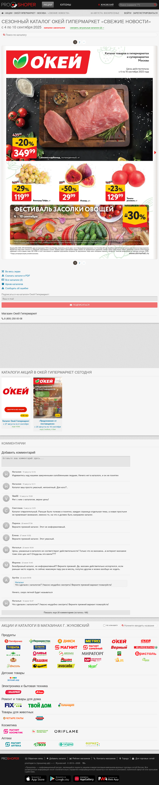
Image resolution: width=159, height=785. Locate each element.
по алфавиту (112, 625)
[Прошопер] (2, 13)
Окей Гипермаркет (24, 13)
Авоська (66, 653)
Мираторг (93, 653)
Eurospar (145, 647)
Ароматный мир (119, 660)
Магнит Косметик (13, 731)
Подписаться (80, 305)
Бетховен (40, 718)
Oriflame (66, 731)
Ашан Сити (66, 660)
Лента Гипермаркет (13, 647)
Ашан (40, 660)
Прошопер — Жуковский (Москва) (19, 4)
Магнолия (13, 653)
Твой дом (40, 705)
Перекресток (40, 641)
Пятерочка (13, 641)
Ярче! (93, 666)
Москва (41, 13)
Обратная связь (35, 758)
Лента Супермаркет (40, 647)
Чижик (40, 666)
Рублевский (13, 660)
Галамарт (66, 705)
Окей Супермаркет (145, 641)
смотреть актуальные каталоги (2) (86, 27)
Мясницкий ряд (93, 660)
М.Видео (40, 692)
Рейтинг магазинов (81, 758)
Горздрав (66, 744)
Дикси (66, 641)
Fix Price (13, 705)
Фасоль (13, 666)
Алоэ (40, 744)
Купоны (65, 4)
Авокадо (66, 666)
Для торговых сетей (144, 758)
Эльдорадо (13, 692)
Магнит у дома (66, 647)
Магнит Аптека (13, 744)
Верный (119, 647)
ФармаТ (93, 744)
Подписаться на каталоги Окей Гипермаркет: (26, 294)
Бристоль (145, 653)
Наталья (19, 582)
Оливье (40, 653)
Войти (127, 13)
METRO (93, 641)
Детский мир (13, 679)
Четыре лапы (13, 718)
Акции (47, 4)
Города (125, 758)
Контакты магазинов (106, 758)
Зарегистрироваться (145, 13)
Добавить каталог (57, 758)
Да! (119, 653)
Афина (145, 660)
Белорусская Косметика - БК (40, 731)
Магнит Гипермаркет (93, 647)
